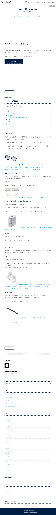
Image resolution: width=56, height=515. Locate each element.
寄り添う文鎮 (11, 125)
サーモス (22, 176)
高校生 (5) (7, 426)
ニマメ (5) (7, 470)
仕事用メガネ (11, 113)
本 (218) (6, 440)
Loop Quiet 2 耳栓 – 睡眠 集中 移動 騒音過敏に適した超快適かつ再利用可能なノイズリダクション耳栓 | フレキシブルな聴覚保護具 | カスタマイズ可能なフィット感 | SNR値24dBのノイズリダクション (28, 286)
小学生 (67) (7, 442)
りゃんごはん (8, 489)
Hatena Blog (26, 512)
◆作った (33, 16)
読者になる (51, 5)
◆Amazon (39, 16)
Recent (8, 391)
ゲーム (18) (7, 464)
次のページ (28, 353)
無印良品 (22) (8, 451)
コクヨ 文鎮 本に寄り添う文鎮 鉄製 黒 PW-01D (31, 318)
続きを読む (14, 61)
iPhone (9, 119)
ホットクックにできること (16, 43)
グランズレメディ (9, 400)
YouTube (29, 263)
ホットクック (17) (9, 423)
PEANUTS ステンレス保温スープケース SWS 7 (31, 197)
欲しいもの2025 (11, 101)
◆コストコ (23, 16)
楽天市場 (7, 491)
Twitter (23, 50)
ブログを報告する (33, 512)
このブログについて (9, 373)
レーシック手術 (9, 146)
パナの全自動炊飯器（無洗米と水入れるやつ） (18, 117)
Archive (8, 477)
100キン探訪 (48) (9, 453)
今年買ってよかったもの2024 (12, 397)
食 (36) (6, 462)
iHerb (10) (7, 448)
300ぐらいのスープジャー (13, 115)
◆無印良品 (17, 16)
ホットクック (10, 46)
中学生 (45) (7, 420)
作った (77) (7, 456)
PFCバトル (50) (8, 429)
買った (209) (7, 418)
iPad (9, 121)
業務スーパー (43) (9, 431)
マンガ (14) (7, 437)
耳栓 (9, 123)
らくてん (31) (8, 445)
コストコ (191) (8, 434)
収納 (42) (7, 467)
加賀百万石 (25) (8, 459)
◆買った (28, 16)
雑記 (6, 403)
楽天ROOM (7, 494)
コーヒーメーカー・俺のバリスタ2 (13, 406)
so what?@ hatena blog (28, 9)
